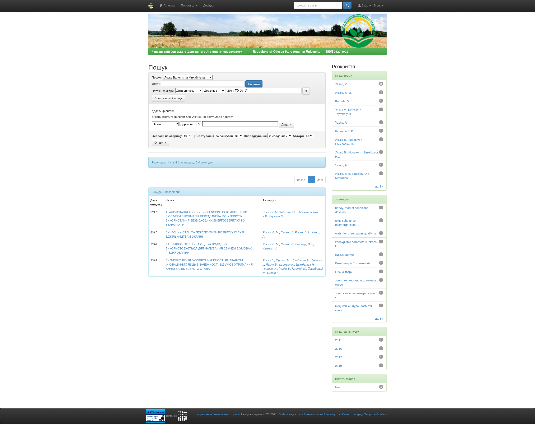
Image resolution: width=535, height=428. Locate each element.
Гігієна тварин (344, 272)
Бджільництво (344, 254)
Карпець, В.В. (304, 244)
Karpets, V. (269, 248)
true (337, 387)
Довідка (208, 5)
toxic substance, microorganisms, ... (347, 222)
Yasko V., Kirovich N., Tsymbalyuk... (349, 112)
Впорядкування (255, 136)
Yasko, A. (341, 122)
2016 (338, 348)
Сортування (205, 136)
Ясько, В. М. (270, 232)
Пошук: (157, 77)
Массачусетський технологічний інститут (309, 414)
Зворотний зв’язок (376, 414)
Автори (298, 136)
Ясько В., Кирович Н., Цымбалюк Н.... (349, 141)
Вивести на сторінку (167, 136)
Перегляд (188, 5)
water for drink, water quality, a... (356, 233)
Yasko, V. (287, 232)
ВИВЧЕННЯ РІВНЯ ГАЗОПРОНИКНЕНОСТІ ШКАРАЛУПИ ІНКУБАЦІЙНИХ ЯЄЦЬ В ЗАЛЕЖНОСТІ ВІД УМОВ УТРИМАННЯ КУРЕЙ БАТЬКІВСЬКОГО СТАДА (209, 264)
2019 (338, 365)
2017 (338, 357)
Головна (169, 5)
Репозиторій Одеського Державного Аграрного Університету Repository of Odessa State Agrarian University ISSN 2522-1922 (250, 51)
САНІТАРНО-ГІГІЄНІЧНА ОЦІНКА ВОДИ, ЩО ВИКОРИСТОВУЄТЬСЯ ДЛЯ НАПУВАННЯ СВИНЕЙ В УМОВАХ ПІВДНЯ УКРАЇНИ (209, 248)
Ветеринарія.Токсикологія (353, 263)
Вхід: (365, 5)
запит (156, 83)
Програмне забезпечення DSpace (217, 414)
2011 (338, 340)
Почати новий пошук (168, 98)
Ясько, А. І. (302, 232)
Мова (377, 5)
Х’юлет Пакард (351, 414)
